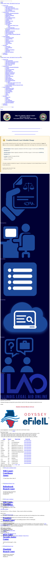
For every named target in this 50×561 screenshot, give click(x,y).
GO (12, 107)
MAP (8, 505)
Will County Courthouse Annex (8, 473)
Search (13, 431)
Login (1, 2)
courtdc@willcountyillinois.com (10, 533)
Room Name (17, 439)
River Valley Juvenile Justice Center (9, 537)
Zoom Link (27, 439)
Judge (4, 439)
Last (19, 464)
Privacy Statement (18, 535)
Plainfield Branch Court (9, 550)
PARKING (12, 505)
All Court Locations (4, 509)
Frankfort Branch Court (9, 519)
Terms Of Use (26, 535)
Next (16, 464)
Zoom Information (27, 440)
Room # (9, 439)
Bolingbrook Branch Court (9, 487)
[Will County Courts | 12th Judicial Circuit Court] (10, 3)
